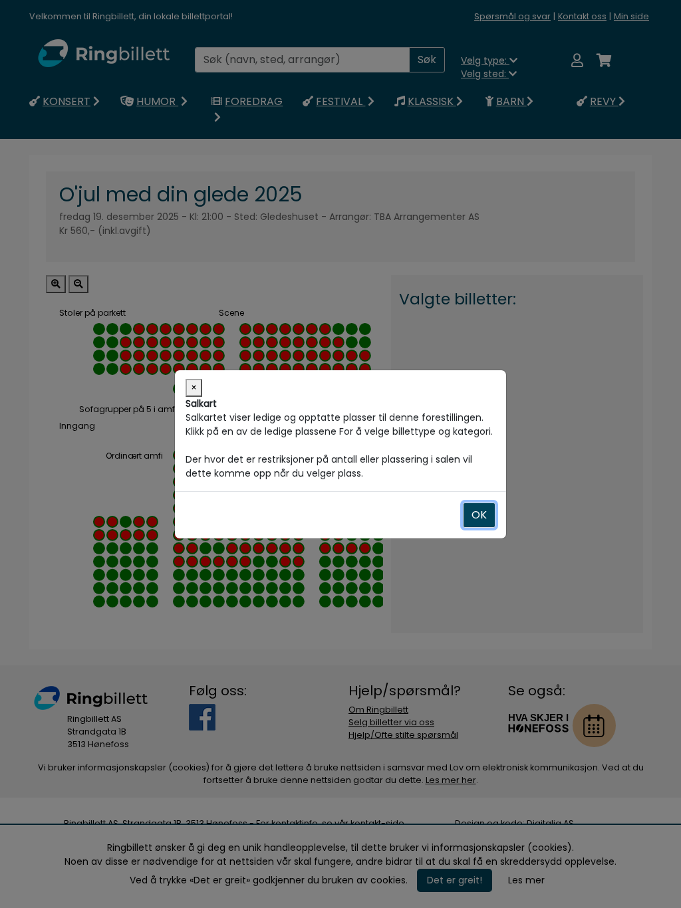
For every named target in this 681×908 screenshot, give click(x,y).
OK (479, 514)
